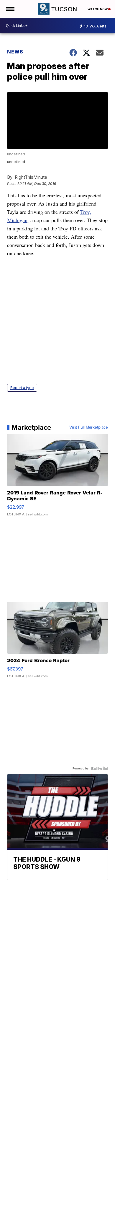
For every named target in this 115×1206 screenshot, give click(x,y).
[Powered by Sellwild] (99, 768)
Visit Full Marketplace (88, 427)
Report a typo (22, 387)
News (15, 52)
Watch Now (98, 9)
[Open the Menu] (9, 8)
